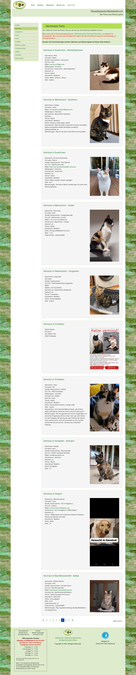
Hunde (17, 35)
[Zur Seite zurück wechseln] (47, 620)
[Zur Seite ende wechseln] (72, 620)
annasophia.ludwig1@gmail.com (61, 110)
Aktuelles (40, 5)
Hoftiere (17, 51)
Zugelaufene (18, 32)
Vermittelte (18, 55)
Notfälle (17, 25)
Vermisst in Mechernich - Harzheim (60, 99)
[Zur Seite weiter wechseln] (69, 620)
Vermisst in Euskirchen (54, 152)
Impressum (59, 638)
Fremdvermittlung (20, 48)
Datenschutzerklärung (73, 638)
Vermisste (18, 28)
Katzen (17, 38)
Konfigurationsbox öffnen (68, 640)
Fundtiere (18, 41)
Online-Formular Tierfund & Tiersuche (87, 34)
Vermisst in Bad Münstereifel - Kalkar (61, 575)
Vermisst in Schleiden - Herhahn (58, 440)
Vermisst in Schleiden (53, 324)
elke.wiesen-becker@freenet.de (61, 590)
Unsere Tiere (71, 5)
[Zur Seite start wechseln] (43, 620)
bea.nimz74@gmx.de (57, 64)
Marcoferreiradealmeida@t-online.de (63, 167)
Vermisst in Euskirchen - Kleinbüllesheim (63, 50)
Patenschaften (19, 58)
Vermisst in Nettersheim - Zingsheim (61, 271)
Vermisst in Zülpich (52, 493)
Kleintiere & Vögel (20, 45)
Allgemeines (50, 5)
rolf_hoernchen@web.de (58, 220)
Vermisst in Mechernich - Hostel (58, 205)
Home (33, 5)
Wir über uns (61, 5)
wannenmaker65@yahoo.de (59, 508)
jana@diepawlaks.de (57, 455)
